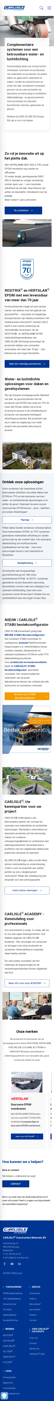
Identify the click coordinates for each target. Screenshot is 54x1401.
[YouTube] (12, 1263)
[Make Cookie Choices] (4, 1396)
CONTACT (16, 1184)
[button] (49, 8)
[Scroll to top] (48, 1395)
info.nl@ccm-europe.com (17, 1257)
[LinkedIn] (19, 1263)
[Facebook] (4, 1263)
